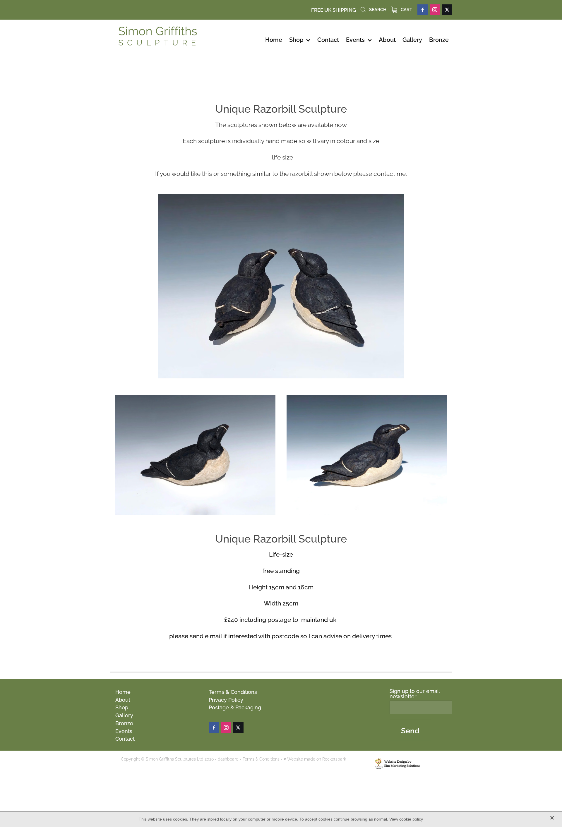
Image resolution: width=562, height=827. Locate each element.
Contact (125, 738)
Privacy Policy (226, 699)
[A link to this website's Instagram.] (435, 9)
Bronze (124, 722)
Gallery (124, 714)
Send (410, 730)
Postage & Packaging (235, 707)
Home (123, 691)
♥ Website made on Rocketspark (315, 758)
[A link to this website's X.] (447, 9)
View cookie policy (406, 819)
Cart (406, 9)
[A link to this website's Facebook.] (422, 9)
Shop (121, 707)
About (122, 699)
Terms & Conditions (233, 691)
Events (123, 730)
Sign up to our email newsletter (415, 693)
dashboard (228, 758)
